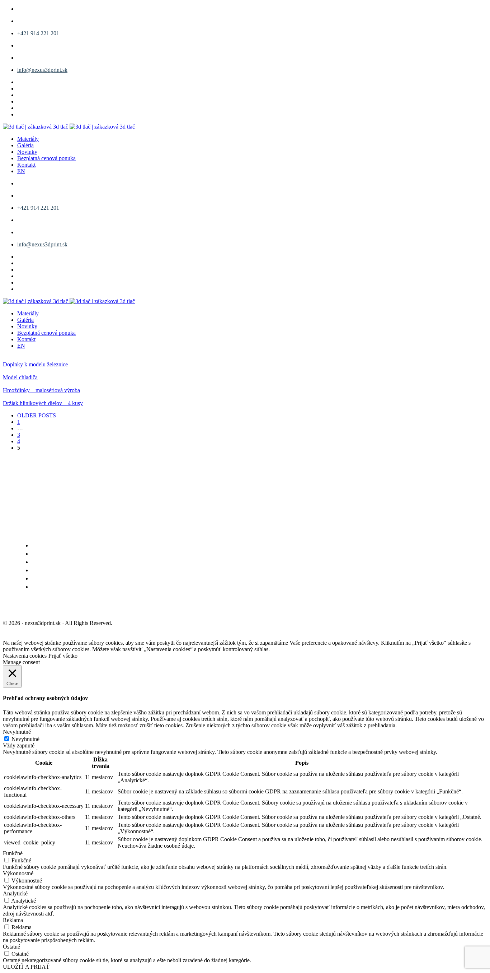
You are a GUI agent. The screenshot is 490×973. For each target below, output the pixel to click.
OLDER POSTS (36, 415)
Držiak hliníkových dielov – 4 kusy (43, 403)
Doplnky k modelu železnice (35, 364)
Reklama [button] (13, 920)
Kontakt (26, 165)
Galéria (25, 145)
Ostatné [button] (11, 947)
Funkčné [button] (13, 853)
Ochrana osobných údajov (116, 607)
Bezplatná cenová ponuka (46, 158)
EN (21, 171)
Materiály (28, 139)
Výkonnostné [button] (18, 873)
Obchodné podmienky (37, 607)
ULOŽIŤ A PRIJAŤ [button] (26, 967)
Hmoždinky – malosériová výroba (41, 390)
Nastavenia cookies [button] (25, 656)
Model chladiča (20, 377)
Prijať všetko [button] (62, 656)
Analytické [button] (15, 893)
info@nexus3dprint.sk (42, 70)
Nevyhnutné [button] (17, 732)
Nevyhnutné (25, 739)
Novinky (27, 152)
